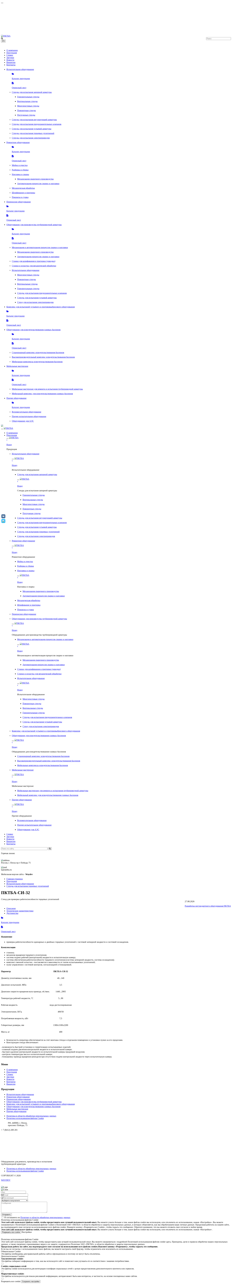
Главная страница (14, 879)
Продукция (11, 53)
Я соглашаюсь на (37, 1217)
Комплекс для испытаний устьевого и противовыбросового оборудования (40, 1104)
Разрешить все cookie (11, 1232)
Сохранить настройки (30, 1282)
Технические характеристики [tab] (19, 911)
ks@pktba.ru (6, 1134)
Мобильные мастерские (17, 1109)
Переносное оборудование (18, 1099)
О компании (12, 50)
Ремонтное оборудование (18, 1097)
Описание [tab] (11, 908)
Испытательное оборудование (20, 884)
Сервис (9, 55)
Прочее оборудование (16, 1111)
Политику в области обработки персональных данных (45, 1217)
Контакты (10, 65)
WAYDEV (5, 1180)
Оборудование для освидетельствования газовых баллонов (33, 1106)
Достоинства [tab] (12, 913)
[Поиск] (50, 848)
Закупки (10, 57)
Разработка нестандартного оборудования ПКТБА (208, 906)
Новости (10, 60)
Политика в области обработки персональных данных (31, 1116)
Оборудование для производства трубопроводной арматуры (34, 1102)
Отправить (6, 1215)
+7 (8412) (9, 46)
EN (3, 41)
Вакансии (10, 62)
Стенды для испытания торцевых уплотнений (27, 886)
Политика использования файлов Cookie (25, 1118)
